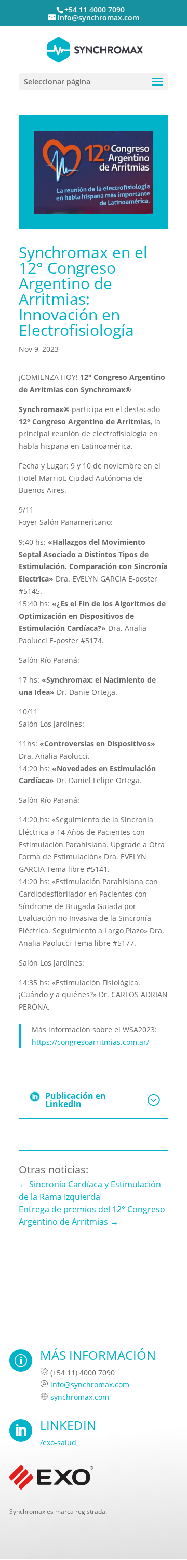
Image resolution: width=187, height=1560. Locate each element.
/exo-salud (58, 1443)
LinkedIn (68, 1425)
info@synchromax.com (89, 1384)
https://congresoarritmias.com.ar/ (90, 1042)
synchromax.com (79, 1397)
